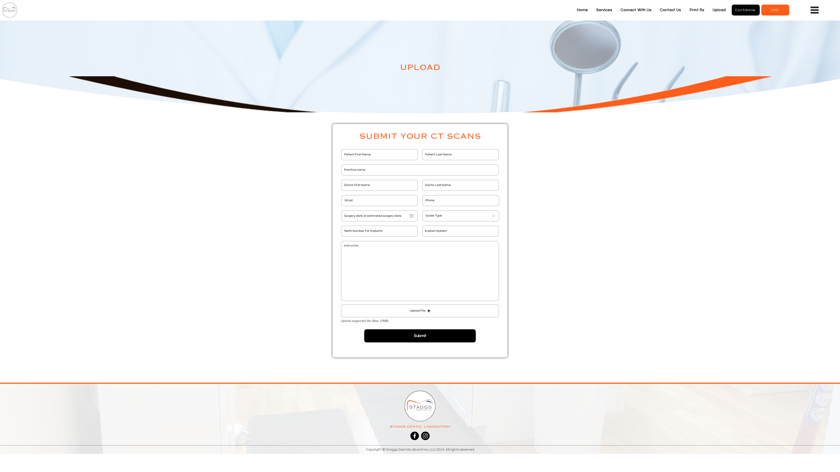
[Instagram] (425, 436)
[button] (604, 10)
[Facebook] (414, 436)
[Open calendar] (411, 216)
